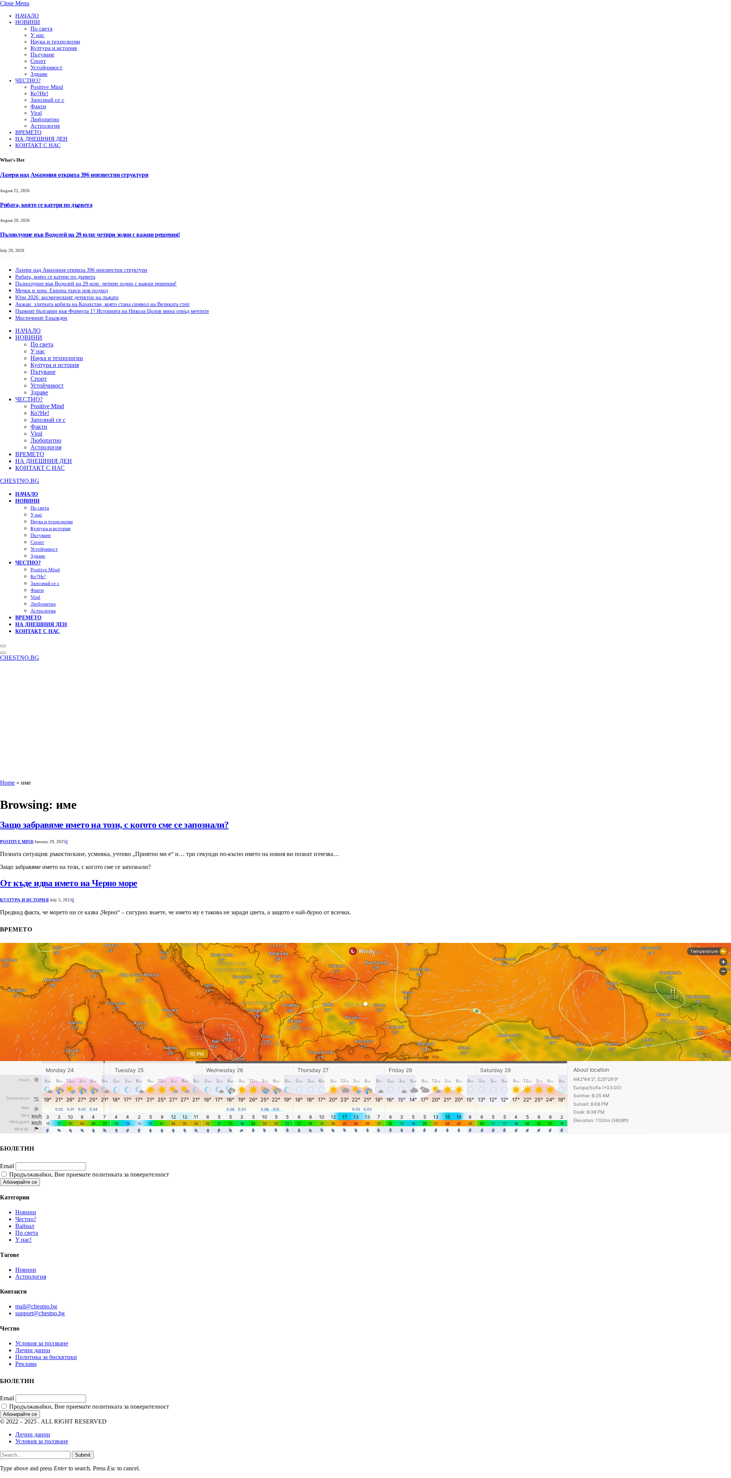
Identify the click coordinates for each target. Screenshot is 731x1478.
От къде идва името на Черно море (68, 883)
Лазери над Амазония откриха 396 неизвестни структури (74, 175)
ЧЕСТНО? (28, 80)
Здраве (39, 74)
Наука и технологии (55, 41)
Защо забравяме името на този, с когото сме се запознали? (114, 825)
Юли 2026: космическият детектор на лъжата (66, 297)
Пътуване (42, 54)
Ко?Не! (39, 93)
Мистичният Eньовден (41, 318)
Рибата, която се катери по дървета (46, 205)
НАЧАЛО (27, 16)
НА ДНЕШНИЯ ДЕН (41, 139)
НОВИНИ (27, 22)
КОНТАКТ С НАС (38, 145)
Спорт (38, 61)
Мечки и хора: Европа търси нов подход (61, 290)
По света (41, 29)
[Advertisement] (365, 722)
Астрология (45, 126)
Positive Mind (46, 87)
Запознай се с (47, 100)
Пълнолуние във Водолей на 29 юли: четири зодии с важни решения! (90, 234)
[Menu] (3, 646)
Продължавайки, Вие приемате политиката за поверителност (88, 1174)
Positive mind (17, 841)
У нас (37, 35)
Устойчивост (46, 67)
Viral (36, 113)
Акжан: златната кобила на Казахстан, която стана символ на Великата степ (102, 304)
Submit (83, 1455)
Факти (38, 106)
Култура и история (53, 48)
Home (7, 782)
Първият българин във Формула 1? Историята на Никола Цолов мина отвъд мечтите (112, 311)
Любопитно (44, 119)
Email (7, 1166)
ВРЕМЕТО (28, 132)
